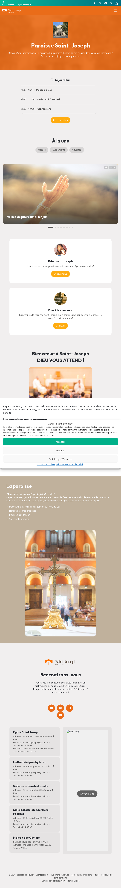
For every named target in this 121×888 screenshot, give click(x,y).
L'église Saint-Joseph (19, 514)
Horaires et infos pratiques (22, 510)
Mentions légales (91, 874)
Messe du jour (44, 90)
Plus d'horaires (60, 120)
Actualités (76, 149)
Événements (59, 149)
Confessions (44, 109)
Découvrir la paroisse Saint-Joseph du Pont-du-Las (34, 506)
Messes (42, 149)
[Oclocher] (69, 708)
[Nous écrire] (60, 715)
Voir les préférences (60, 459)
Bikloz (77, 880)
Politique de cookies (46, 464)
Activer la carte (87, 793)
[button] (50, 227)
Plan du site (76, 874)
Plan (17, 821)
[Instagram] (60, 708)
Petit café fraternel (48, 99)
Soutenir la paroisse (19, 518)
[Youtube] (51, 708)
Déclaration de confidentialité (69, 464)
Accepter (60, 441)
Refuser (60, 450)
